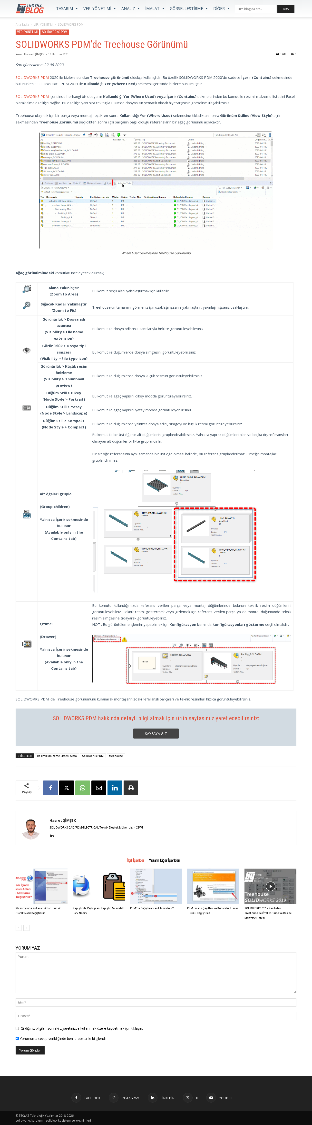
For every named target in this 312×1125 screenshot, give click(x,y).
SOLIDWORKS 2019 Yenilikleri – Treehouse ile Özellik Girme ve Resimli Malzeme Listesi (268, 913)
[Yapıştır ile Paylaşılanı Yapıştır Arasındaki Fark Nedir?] (99, 886)
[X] (66, 787)
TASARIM (64, 8)
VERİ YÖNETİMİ (97, 8)
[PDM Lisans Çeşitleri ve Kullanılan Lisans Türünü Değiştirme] (213, 886)
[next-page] (26, 928)
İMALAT (152, 8)
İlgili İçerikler (135, 860)
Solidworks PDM (93, 756)
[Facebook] (50, 787)
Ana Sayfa (22, 24)
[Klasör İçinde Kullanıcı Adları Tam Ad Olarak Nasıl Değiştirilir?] (42, 886)
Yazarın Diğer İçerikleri (164, 860)
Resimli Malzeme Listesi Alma (57, 756)
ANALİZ (128, 8)
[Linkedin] (114, 787)
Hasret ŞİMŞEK (34, 54)
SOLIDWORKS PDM (54, 32)
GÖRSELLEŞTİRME (186, 8)
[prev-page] (19, 928)
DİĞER (219, 8)
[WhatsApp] (82, 787)
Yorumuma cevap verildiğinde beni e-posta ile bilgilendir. (63, 1038)
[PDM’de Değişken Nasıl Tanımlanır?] (156, 886)
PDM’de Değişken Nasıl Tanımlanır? (152, 908)
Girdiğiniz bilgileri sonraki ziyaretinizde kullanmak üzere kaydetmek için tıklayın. (82, 1028)
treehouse (116, 756)
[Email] (98, 787)
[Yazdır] (131, 787)
